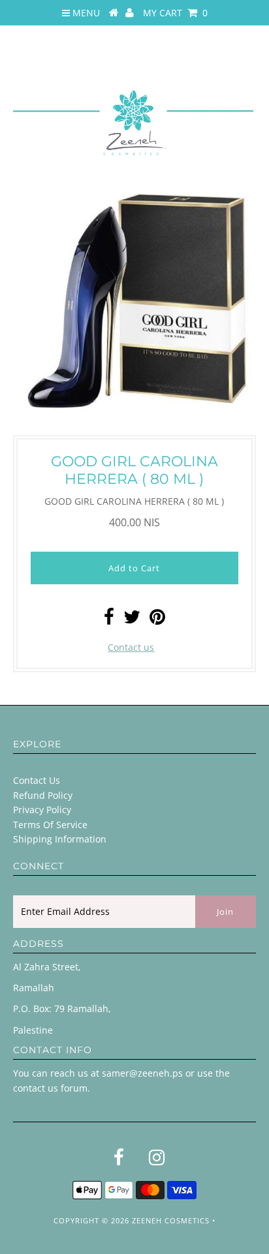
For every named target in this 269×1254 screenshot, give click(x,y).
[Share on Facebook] (109, 620)
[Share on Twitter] (131, 620)
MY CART (175, 13)
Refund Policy (42, 795)
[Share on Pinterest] (157, 620)
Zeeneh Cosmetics (171, 1220)
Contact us (131, 647)
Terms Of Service (50, 824)
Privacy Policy (42, 809)
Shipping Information (59, 839)
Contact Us (36, 780)
